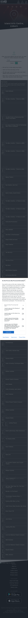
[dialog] (14, 309)
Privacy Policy (22, 337)
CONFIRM (8, 332)
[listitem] (14, 305)
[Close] (25, 280)
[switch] (22, 309)
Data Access (14, 337)
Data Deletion (6, 337)
